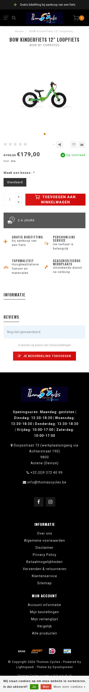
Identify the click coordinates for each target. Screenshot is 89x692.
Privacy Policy (44, 555)
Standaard (15, 182)
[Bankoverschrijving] (22, 651)
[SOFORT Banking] (37, 651)
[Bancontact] (67, 651)
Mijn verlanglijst (44, 619)
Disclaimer (45, 547)
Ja (34, 686)
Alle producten (44, 633)
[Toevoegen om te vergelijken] (81, 144)
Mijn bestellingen (44, 612)
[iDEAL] (52, 651)
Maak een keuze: (19, 172)
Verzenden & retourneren (44, 569)
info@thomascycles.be (46, 482)
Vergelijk (44, 626)
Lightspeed (25, 667)
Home (19, 31)
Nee (46, 686)
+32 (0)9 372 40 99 (46, 472)
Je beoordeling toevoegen (46, 356)
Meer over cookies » (70, 686)
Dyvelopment (63, 667)
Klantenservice (44, 576)
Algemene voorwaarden (44, 540)
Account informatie (44, 605)
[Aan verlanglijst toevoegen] (73, 144)
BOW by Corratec (45, 45)
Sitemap (44, 583)
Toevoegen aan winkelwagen (58, 199)
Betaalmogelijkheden (44, 562)
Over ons (44, 533)
